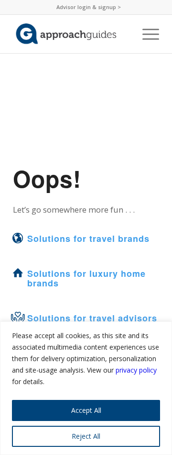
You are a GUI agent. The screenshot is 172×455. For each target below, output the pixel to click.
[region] (86, 388)
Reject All (86, 436)
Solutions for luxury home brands (86, 278)
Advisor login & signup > (88, 7)
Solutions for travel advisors (92, 318)
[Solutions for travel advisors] (18, 317)
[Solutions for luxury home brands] (18, 273)
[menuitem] (89, 7)
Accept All (86, 410)
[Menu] (146, 34)
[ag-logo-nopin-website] (71, 34)
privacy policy (136, 370)
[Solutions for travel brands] (18, 238)
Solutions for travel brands (88, 238)
